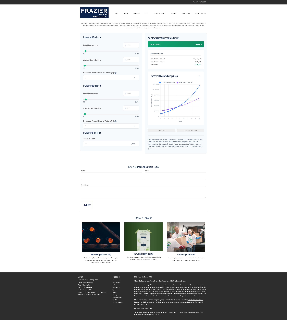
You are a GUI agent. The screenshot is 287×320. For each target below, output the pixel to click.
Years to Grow (89, 139)
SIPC (156, 314)
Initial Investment (104, 45)
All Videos (115, 300)
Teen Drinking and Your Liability (101, 254)
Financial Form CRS (144, 277)
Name (83, 171)
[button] (126, 13)
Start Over (161, 130)
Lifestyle (115, 295)
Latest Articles (117, 297)
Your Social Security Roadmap (143, 253)
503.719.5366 (201, 2)
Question (84, 185)
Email (147, 171)
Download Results (190, 130)
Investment (116, 282)
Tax (113, 290)
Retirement (116, 280)
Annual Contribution (104, 60)
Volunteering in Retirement (186, 254)
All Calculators (117, 302)
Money (114, 292)
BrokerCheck (180, 281)
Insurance (116, 287)
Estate (114, 285)
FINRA (151, 314)
